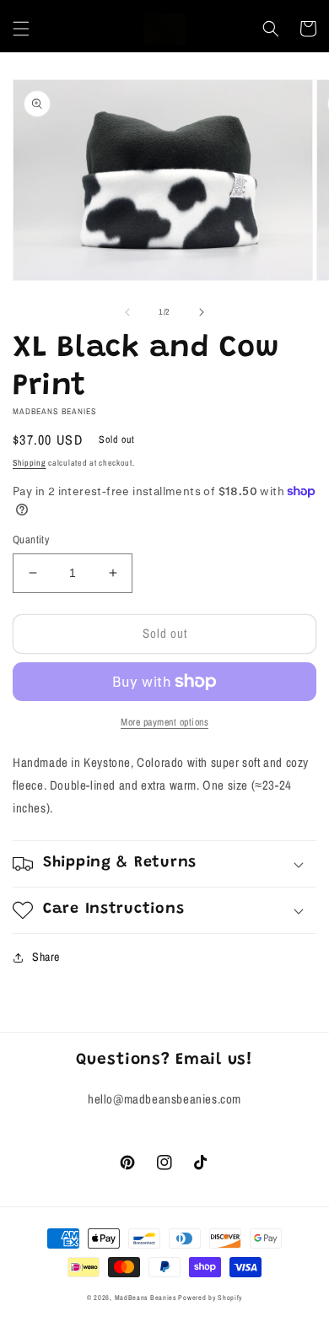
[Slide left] (127, 312)
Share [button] (46, 956)
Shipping (29, 462)
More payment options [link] (164, 722)
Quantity (31, 539)
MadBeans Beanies (145, 1297)
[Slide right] (201, 312)
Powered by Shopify (210, 1297)
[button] (21, 28)
